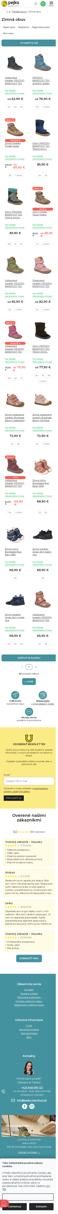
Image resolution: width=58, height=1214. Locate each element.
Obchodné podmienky (29, 997)
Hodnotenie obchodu (29, 817)
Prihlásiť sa (13, 798)
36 (21, 107)
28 (9, 244)
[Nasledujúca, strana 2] (29, 667)
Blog (29, 1037)
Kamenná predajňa (29, 1029)
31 (15, 244)
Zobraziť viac (29, 958)
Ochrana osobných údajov (29, 1001)
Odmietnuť (14, 1206)
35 (46, 175)
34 (40, 175)
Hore (30, 681)
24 (10, 309)
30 (37, 107)
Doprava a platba (29, 993)
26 (21, 643)
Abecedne (8, 33)
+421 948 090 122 (32, 1087)
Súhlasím (41, 1206)
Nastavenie (28, 1197)
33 (15, 107)
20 (37, 444)
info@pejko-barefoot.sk (32, 1100)
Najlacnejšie (9, 27)
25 (18, 444)
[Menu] (51, 4)
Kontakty (29, 989)
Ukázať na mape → (29, 1152)
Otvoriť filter (29, 43)
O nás (29, 1025)
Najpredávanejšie (41, 27)
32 (9, 107)
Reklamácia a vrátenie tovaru (29, 1005)
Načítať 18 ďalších (29, 658)
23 (37, 309)
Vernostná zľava (29, 1033)
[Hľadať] (36, 4)
